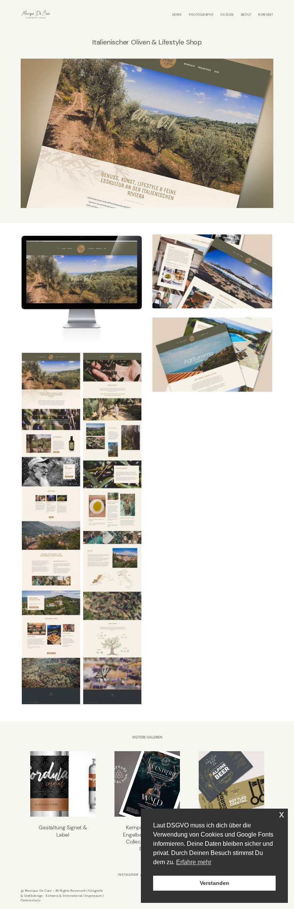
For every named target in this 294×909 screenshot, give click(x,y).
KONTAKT (265, 14)
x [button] (281, 814)
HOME (177, 14)
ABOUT (246, 14)
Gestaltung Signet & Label (63, 802)
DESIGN (227, 14)
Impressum (93, 896)
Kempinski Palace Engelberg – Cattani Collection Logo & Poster (147, 802)
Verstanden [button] (214, 883)
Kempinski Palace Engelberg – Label (231, 802)
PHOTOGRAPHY (201, 14)
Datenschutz (31, 900)
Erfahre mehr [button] (193, 862)
